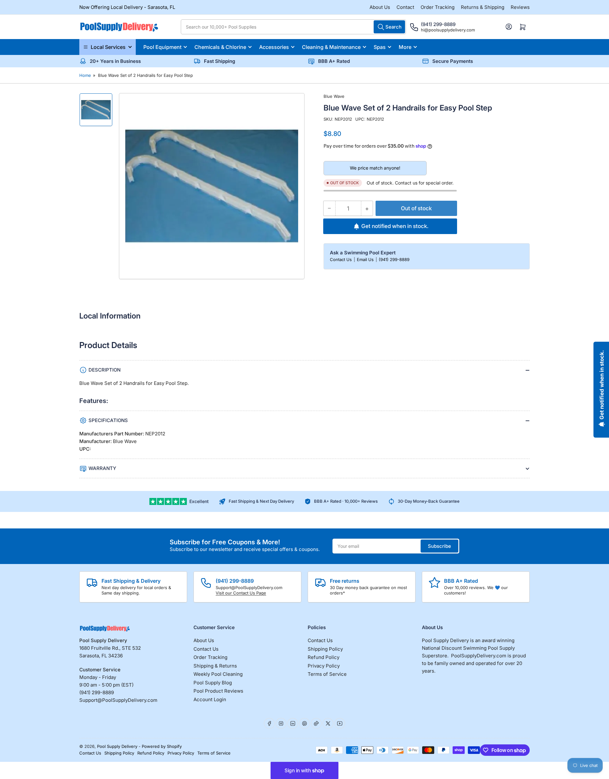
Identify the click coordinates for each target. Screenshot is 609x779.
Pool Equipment (162, 47)
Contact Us (341, 259)
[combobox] (293, 26)
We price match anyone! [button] (375, 168)
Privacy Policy (324, 666)
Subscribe (439, 546)
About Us (380, 7)
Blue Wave (334, 96)
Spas (380, 47)
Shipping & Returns (215, 666)
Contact (405, 7)
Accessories (274, 47)
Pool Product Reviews (218, 691)
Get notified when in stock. (395, 226)
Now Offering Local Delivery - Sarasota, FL (127, 7)
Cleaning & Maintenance (331, 47)
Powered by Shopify (162, 746)
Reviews (520, 7)
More (405, 47)
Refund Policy (323, 657)
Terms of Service (327, 674)
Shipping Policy (325, 649)
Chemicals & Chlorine (220, 47)
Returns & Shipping (482, 7)
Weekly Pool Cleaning (218, 674)
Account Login (209, 699)
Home (85, 75)
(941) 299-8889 (394, 259)
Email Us (366, 259)
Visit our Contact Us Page (241, 592)
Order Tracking (438, 7)
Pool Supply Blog (212, 683)
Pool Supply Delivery (117, 746)
